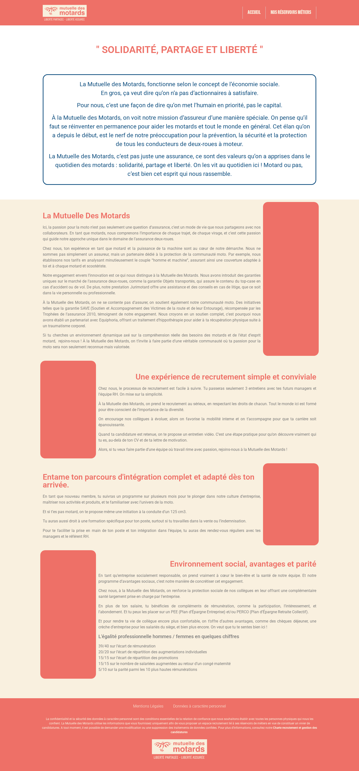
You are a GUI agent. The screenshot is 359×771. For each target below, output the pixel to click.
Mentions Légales (148, 706)
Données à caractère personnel (199, 706)
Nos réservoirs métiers (291, 12)
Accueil (254, 12)
